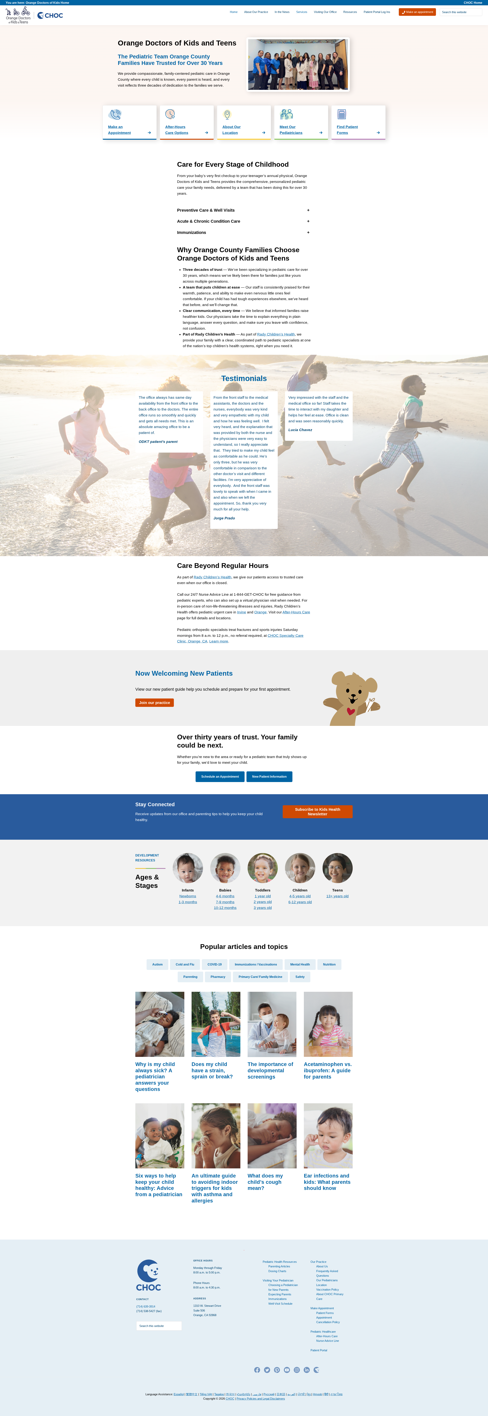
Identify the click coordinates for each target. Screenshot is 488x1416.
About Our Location (231, 130)
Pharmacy (218, 976)
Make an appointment (419, 12)
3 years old (263, 908)
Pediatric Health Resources (280, 1261)
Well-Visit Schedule (280, 1303)
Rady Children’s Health (276, 334)
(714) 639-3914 (145, 1306)
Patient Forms (325, 1313)
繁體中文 (191, 1394)
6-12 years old (300, 902)
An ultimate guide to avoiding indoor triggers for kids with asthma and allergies (215, 1188)
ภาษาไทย (337, 1394)
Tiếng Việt (206, 1394)
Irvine (241, 612)
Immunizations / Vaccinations (256, 964)
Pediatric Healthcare (323, 1331)
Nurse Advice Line (327, 1340)
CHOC (230, 1398)
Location (321, 1285)
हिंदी (326, 1394)
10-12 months (225, 908)
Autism (157, 964)
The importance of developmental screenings (270, 1070)
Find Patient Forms (347, 130)
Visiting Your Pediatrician (278, 1280)
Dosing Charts (277, 1271)
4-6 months (225, 896)
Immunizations (277, 1298)
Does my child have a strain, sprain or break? (212, 1070)
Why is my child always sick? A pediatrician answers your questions (155, 1076)
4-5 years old (300, 896)
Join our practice (154, 703)
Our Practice (318, 1261)
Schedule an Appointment (220, 776)
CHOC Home (473, 2)
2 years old (263, 902)
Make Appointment (322, 1308)
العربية (291, 1394)
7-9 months (225, 902)
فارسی (257, 1394)
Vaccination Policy (327, 1289)
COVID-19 (215, 964)
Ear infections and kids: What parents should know (327, 1182)
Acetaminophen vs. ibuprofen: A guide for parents (328, 1070)
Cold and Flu (185, 964)
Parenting (190, 976)
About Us (322, 1266)
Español (179, 1394)
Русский (268, 1394)
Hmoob (317, 1394)
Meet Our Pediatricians (291, 130)
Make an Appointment (119, 130)
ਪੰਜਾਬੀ (302, 1394)
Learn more (218, 641)
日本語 (281, 1394)
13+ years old (337, 896)
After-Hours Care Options (176, 130)
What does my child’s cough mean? (265, 1182)
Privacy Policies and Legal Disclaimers (261, 1398)
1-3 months (188, 902)
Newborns (187, 896)
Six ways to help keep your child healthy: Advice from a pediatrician (158, 1185)
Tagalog (219, 1394)
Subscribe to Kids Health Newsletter (317, 811)
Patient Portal (319, 1350)
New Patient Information (269, 776)
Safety (300, 976)
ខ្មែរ (309, 1394)
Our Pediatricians (327, 1280)
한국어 (230, 1394)
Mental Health (300, 964)
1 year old (263, 896)
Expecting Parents (279, 1294)
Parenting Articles (279, 1266)
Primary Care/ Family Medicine (260, 976)
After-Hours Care (296, 612)
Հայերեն (243, 1394)
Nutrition (329, 964)
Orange (260, 612)
